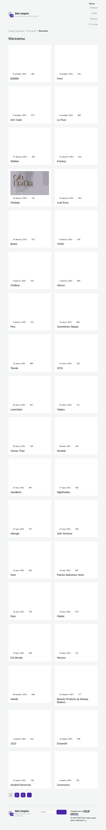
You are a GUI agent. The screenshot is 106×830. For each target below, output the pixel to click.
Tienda (14, 368)
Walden (14, 161)
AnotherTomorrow (20, 784)
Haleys (61, 409)
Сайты (94, 13)
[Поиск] (61, 812)
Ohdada (15, 202)
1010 (13, 743)
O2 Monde (16, 657)
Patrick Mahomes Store (70, 574)
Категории (31, 31)
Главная (94, 8)
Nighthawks (63, 492)
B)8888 (14, 78)
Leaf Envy (63, 202)
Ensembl (62, 743)
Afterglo (14, 533)
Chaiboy (15, 285)
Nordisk (61, 450)
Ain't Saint (16, 119)
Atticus (61, 285)
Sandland (15, 492)
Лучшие (94, 19)
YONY (60, 244)
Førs (13, 616)
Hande (14, 699)
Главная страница (16, 31)
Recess (61, 657)
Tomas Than (17, 450)
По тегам (93, 24)
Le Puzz (61, 119)
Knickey (61, 161)
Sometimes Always (68, 326)
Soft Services (64, 533)
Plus (12, 326)
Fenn (60, 78)
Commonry (63, 784)
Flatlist (60, 616)
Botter (13, 244)
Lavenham (16, 409)
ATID (60, 368)
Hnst (13, 574)
